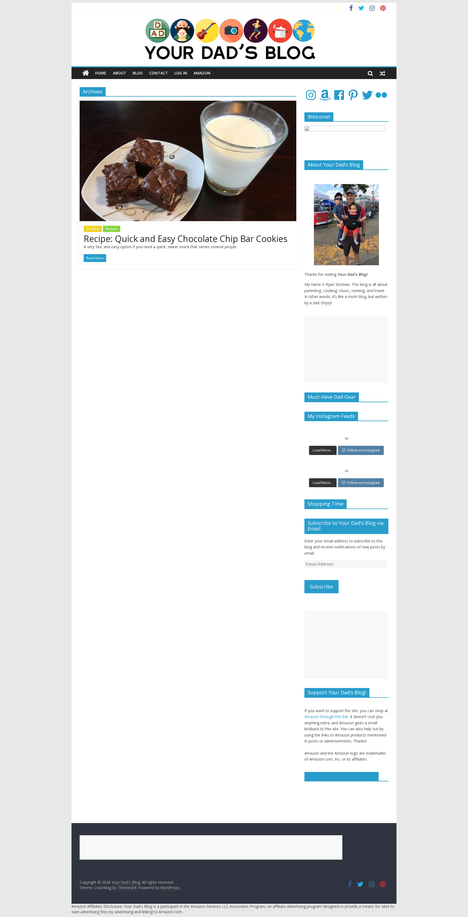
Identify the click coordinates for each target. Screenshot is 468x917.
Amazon (202, 73)
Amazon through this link (326, 716)
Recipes (112, 229)
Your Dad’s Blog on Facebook (341, 776)
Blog (138, 73)
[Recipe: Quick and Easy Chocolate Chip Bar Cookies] (188, 104)
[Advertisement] (346, 349)
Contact (158, 73)
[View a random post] (382, 73)
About (119, 73)
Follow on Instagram (363, 450)
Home (100, 73)
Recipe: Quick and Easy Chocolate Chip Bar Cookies (185, 238)
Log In (180, 73)
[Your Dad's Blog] (86, 73)
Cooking (92, 229)
